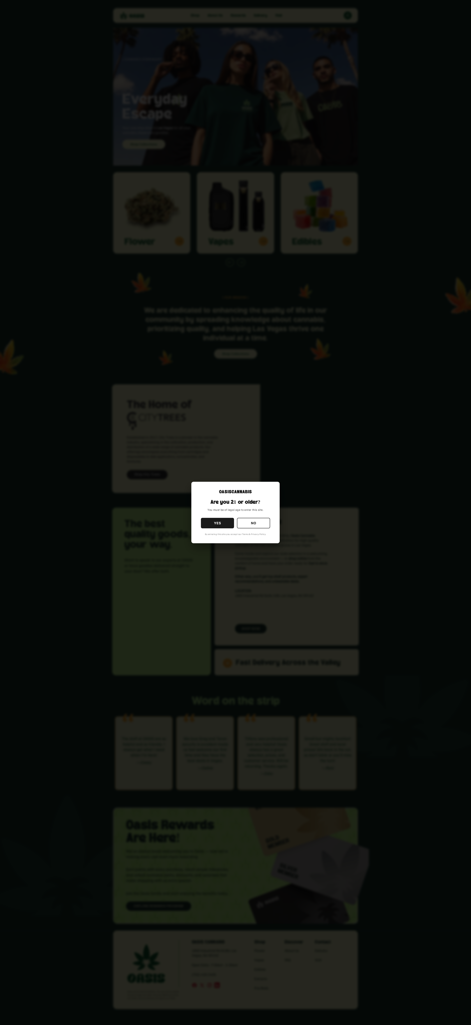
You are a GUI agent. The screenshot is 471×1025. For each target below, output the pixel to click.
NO (253, 523)
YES (217, 523)
